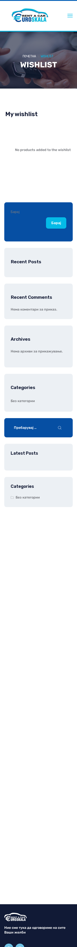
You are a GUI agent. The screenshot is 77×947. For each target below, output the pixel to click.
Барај (15, 212)
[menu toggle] (70, 15)
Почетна (29, 56)
